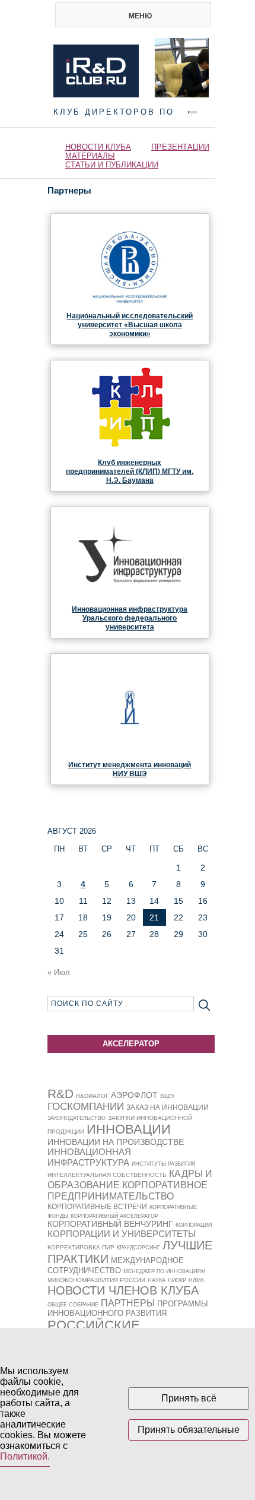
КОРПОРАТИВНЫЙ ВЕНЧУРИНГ (110, 1224)
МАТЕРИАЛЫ (90, 155)
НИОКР (177, 1280)
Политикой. (25, 1456)
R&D (60, 1093)
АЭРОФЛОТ (134, 1095)
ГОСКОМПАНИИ (85, 1106)
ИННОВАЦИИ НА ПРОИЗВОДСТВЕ (115, 1142)
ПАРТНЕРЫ (128, 1303)
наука (156, 1280)
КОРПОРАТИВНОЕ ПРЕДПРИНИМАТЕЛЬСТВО (127, 1190)
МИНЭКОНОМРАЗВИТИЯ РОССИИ (96, 1280)
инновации (129, 1129)
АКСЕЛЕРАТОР (131, 1043)
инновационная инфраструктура (89, 1157)
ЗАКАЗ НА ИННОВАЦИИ (167, 1107)
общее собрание (72, 1305)
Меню (140, 16)
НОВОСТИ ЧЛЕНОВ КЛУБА (123, 1290)
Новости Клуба (98, 147)
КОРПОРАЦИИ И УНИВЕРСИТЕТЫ (121, 1234)
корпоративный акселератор (114, 1216)
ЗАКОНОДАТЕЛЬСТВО (76, 1118)
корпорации (194, 1225)
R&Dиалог (92, 1096)
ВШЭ (167, 1096)
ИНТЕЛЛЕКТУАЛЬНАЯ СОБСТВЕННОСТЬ (107, 1175)
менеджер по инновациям (164, 1271)
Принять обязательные (189, 1430)
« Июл (58, 972)
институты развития (164, 1164)
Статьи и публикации (111, 164)
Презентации (180, 147)
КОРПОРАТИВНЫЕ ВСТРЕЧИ (97, 1206)
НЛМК (196, 1280)
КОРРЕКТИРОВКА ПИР (80, 1247)
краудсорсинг (138, 1248)
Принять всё (188, 1398)
